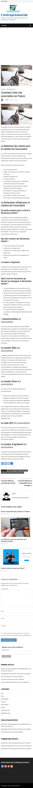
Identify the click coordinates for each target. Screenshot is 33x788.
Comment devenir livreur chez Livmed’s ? (19, 743)
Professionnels (5, 710)
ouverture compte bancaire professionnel (12, 472)
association (11, 470)
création (18, 470)
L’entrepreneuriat (14, 15)
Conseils (3, 89)
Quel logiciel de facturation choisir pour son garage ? (16, 673)
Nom (2, 611)
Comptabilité (4, 699)
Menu (5, 25)
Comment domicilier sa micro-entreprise (12, 679)
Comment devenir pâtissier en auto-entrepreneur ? (15, 682)
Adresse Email (5, 649)
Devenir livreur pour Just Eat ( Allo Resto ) (20, 746)
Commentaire (5, 589)
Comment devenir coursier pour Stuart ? (13, 568)
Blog (2, 696)
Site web (3, 625)
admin (7, 100)
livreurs (3, 707)
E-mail (3, 618)
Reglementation (10, 89)
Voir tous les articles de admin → (20, 497)
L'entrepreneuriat (15, 785)
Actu (2, 693)
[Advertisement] (16, 44)
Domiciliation (5, 704)
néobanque (24, 470)
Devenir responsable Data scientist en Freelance (15, 511)
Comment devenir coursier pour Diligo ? (12, 676)
